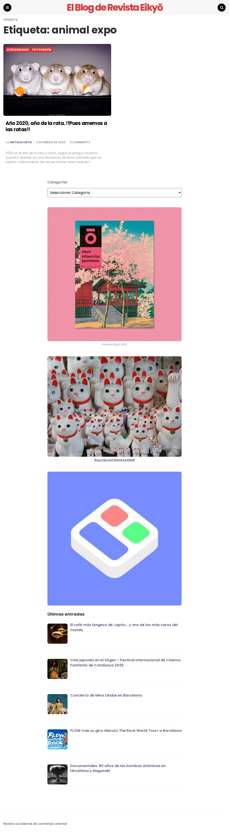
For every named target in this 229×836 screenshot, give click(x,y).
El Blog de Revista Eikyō (115, 7)
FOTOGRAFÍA (41, 49)
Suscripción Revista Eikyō (114, 460)
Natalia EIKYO (21, 142)
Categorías (57, 182)
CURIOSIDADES (18, 49)
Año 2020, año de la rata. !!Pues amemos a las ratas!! (56, 126)
